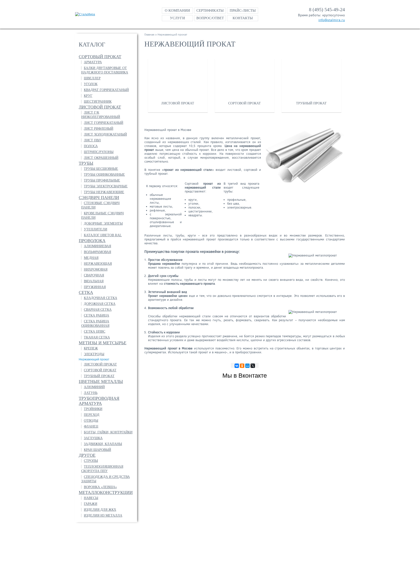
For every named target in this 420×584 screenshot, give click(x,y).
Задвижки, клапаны (103, 444)
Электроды (94, 354)
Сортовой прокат (100, 370)
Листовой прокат (100, 107)
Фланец (91, 426)
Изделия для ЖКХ (100, 509)
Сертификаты (210, 10)
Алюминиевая (97, 246)
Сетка (86, 292)
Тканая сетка (97, 337)
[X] (253, 366)
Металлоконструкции (106, 492)
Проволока (92, 240)
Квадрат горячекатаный (106, 90)
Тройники (93, 409)
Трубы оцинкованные (104, 174)
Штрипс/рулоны (99, 152)
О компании (177, 10)
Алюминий (94, 387)
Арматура (93, 62)
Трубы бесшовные (101, 169)
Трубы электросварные (106, 186)
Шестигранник (98, 101)
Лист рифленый (98, 128)
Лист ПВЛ (92, 140)
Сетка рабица (96, 315)
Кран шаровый (97, 450)
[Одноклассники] (242, 366)
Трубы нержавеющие (104, 192)
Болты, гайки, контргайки (108, 432)
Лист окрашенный (101, 158)
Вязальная (94, 281)
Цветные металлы (101, 381)
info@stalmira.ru (331, 20)
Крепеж (91, 348)
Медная (91, 258)
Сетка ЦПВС (94, 331)
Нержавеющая (98, 263)
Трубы (86, 163)
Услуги (177, 18)
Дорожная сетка (99, 304)
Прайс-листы (243, 10)
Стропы (91, 461)
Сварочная (94, 275)
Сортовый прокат (100, 56)
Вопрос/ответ (210, 18)
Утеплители (95, 229)
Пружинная (95, 287)
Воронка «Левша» (100, 487)
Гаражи (90, 504)
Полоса (91, 146)
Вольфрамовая (97, 252)
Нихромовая (95, 269)
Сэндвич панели (99, 197)
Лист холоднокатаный (105, 134)
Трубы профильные (102, 180)
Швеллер (92, 78)
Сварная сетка (98, 309)
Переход (91, 415)
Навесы (91, 498)
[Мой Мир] (247, 366)
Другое (87, 455)
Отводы (91, 420)
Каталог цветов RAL (103, 235)
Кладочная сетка (100, 298)
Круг (88, 96)
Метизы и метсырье (102, 342)
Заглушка (93, 438)
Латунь (90, 393)
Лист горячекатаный (103, 123)
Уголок (90, 84)
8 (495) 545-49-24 (327, 9)
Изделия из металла (103, 515)
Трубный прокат (99, 376)
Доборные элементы (103, 223)
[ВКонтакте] (237, 366)
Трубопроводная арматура (99, 401)
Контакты (243, 18)
